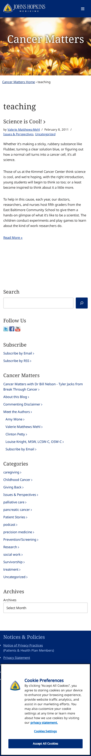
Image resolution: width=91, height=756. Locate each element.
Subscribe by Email (17, 353)
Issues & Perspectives (18, 134)
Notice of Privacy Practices (23, 645)
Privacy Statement (16, 658)
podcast (9, 524)
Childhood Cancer (16, 479)
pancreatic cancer (16, 509)
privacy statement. (44, 722)
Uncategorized (45, 134)
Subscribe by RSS (16, 360)
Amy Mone (14, 419)
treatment (10, 569)
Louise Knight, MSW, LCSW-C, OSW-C (34, 441)
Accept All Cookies (45, 743)
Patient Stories (14, 517)
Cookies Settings (45, 731)
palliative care (13, 502)
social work (12, 554)
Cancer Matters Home (18, 82)
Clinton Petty (15, 434)
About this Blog (15, 396)
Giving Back (12, 487)
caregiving (11, 472)
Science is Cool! (22, 121)
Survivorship (13, 562)
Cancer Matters (45, 39)
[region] (45, 709)
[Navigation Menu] (83, 8)
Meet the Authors (16, 411)
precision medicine (17, 532)
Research (10, 547)
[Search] (82, 303)
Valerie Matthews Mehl (23, 426)
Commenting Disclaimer (21, 404)
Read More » (13, 237)
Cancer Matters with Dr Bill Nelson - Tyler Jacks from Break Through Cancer (43, 386)
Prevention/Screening (19, 539)
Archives (9, 600)
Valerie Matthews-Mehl (24, 129)
